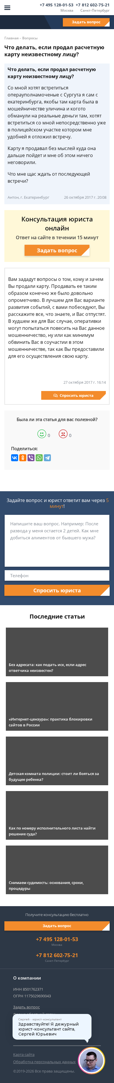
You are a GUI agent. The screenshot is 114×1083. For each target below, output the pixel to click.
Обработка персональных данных (44, 1061)
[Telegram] (47, 457)
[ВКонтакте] (14, 457)
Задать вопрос (86, 21)
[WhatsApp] (39, 457)
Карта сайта (23, 1054)
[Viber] (30, 457)
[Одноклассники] (22, 457)
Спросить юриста (77, 395)
